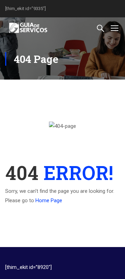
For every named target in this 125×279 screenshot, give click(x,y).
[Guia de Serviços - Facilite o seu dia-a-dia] (27, 28)
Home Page (48, 200)
